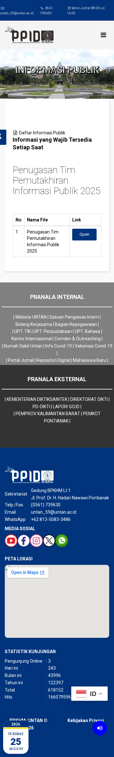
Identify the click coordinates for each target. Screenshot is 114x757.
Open (84, 234)
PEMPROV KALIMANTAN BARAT (48, 413)
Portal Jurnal (21, 360)
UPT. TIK (22, 331)
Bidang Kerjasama (34, 324)
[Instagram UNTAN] (36, 540)
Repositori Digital (53, 360)
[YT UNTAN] (11, 540)
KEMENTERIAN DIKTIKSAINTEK (37, 399)
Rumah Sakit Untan (23, 345)
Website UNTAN (31, 317)
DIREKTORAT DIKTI (89, 399)
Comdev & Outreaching (77, 338)
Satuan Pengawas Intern (74, 317)
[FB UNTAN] (23, 540)
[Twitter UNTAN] (49, 540)
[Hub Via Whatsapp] (61, 540)
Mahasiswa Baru (89, 360)
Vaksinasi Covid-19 (93, 345)
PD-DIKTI (41, 406)
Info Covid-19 (58, 345)
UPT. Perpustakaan (53, 331)
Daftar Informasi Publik (42, 132)
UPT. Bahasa (87, 331)
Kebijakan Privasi (85, 720)
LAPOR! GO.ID (66, 406)
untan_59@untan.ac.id (17, 13)
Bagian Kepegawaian (76, 324)
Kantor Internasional (31, 338)
